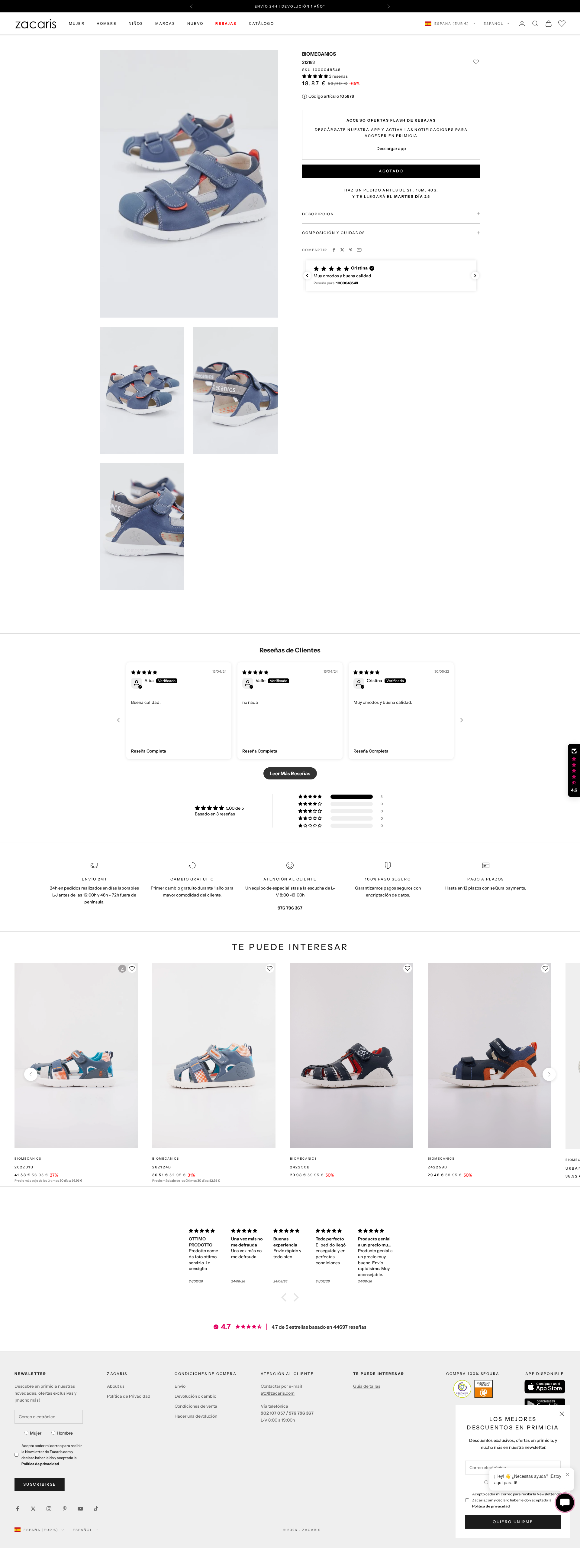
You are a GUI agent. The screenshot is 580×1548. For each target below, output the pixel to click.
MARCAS (165, 23)
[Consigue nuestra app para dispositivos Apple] (544, 1386)
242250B (300, 1167)
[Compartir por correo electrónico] (359, 249)
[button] (315, 76)
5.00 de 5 (235, 808)
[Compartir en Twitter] (342, 249)
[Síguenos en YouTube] (80, 1509)
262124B (161, 1167)
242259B (437, 1167)
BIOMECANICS (319, 54)
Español (493, 23)
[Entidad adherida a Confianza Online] (473, 1389)
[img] (144, 672)
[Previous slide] (118, 720)
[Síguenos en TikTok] (96, 1509)
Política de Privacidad (128, 1396)
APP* (347, 6)
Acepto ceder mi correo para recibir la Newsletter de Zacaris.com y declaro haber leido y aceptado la (516, 1500)
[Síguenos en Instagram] (49, 1509)
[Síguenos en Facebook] (17, 1509)
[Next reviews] (475, 275)
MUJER (77, 23)
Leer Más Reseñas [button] (290, 773)
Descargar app (391, 148)
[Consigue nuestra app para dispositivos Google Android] (544, 1404)
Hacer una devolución (196, 1416)
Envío (180, 1386)
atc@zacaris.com (278, 1393)
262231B (24, 1167)
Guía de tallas (366, 1386)
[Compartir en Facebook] (333, 249)
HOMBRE (107, 23)
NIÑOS (136, 23)
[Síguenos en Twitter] (33, 1509)
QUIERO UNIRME (513, 1521)
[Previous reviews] (307, 275)
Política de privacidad (491, 1506)
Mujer (35, 1433)
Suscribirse (39, 1484)
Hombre (65, 1433)
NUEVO (195, 23)
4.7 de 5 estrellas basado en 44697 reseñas (319, 1327)
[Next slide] (461, 720)
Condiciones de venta (196, 1406)
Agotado (391, 170)
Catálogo (261, 23)
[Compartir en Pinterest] (350, 249)
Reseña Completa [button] (148, 751)
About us (115, 1386)
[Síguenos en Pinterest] (65, 1509)
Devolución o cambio (195, 1396)
